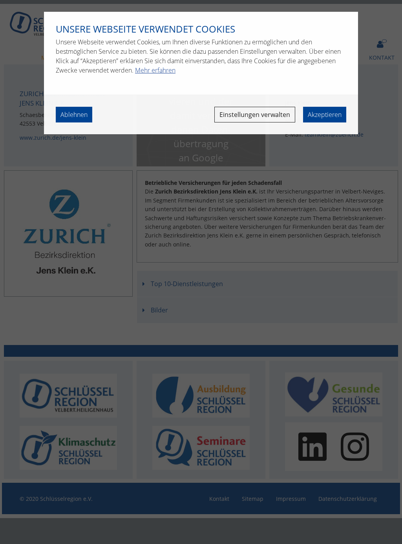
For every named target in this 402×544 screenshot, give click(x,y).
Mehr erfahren (155, 70)
